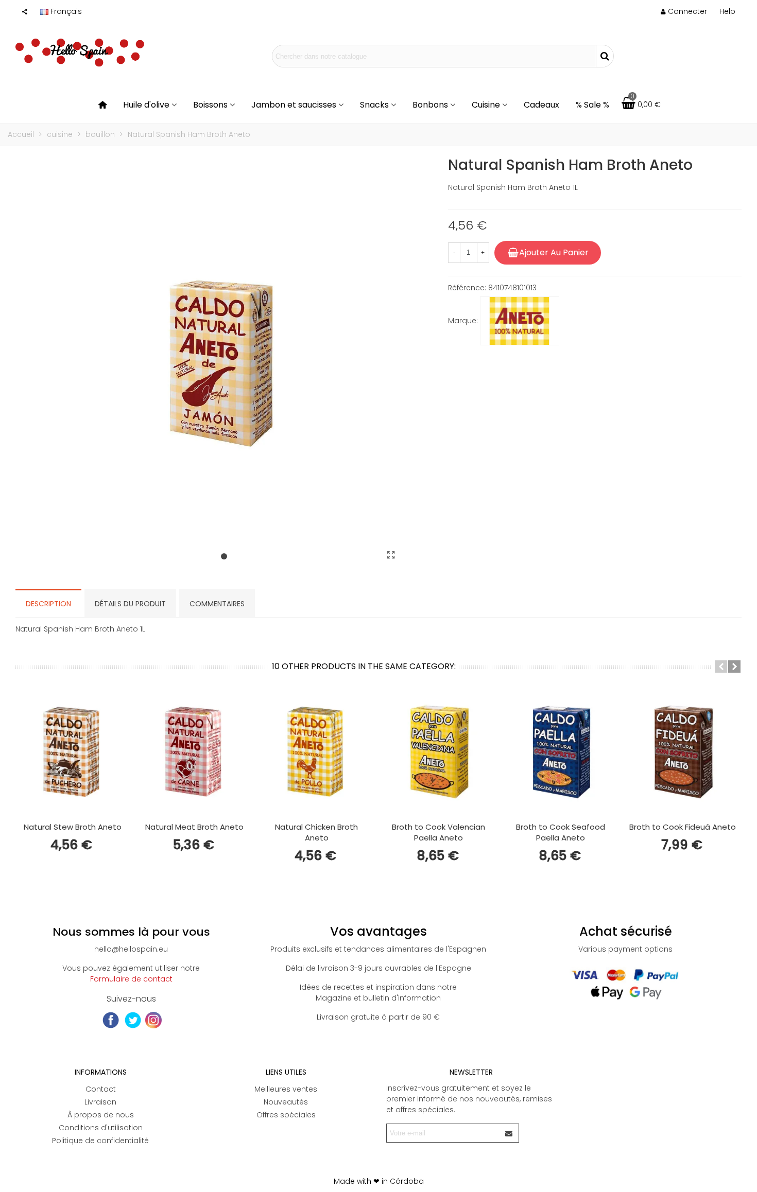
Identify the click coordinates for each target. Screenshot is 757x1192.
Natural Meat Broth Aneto (194, 826)
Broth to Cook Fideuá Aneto (682, 826)
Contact (100, 1089)
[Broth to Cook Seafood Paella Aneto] (560, 751)
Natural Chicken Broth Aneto (316, 832)
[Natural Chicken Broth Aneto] (316, 751)
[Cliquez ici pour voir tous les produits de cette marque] (519, 321)
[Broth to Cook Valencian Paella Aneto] (438, 751)
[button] (727, 11)
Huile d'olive (146, 105)
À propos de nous (100, 1115)
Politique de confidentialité (100, 1140)
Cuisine (486, 105)
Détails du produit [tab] (130, 604)
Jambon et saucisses (293, 105)
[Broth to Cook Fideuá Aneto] (682, 751)
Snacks (374, 105)
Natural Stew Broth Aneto (73, 826)
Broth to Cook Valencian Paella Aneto (438, 832)
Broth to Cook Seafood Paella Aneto (560, 832)
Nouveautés (286, 1102)
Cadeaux (541, 105)
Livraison (100, 1102)
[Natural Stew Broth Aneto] (72, 751)
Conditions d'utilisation (101, 1128)
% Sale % (592, 105)
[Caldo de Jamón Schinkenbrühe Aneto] (391, 555)
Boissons (210, 105)
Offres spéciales (286, 1115)
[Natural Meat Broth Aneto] (194, 751)
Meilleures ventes (285, 1089)
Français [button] (66, 11)
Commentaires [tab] (217, 604)
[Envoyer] (509, 1133)
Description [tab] (48, 604)
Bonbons (430, 105)
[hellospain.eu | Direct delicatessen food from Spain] (79, 56)
